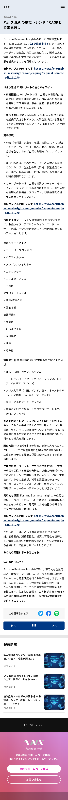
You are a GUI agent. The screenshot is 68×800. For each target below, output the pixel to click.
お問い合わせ (34, 779)
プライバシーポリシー (34, 724)
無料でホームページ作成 (34, 768)
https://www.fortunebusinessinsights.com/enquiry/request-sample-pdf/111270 (33, 73)
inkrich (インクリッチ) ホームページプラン (33, 758)
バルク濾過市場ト (38, 43)
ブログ (6, 6)
